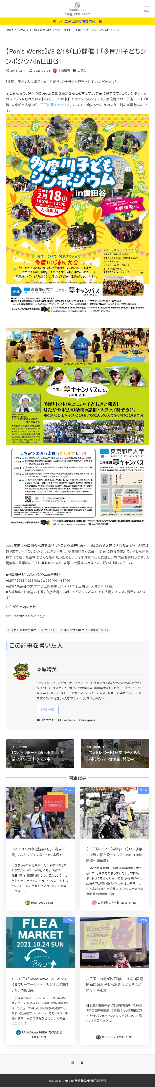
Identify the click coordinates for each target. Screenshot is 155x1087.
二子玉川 (50, 630)
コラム (82, 70)
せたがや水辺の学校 (23, 630)
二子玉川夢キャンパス (53, 104)
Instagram (88, 720)
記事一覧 (47, 709)
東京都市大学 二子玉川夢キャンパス (86, 630)
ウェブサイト (48, 720)
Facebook (68, 720)
